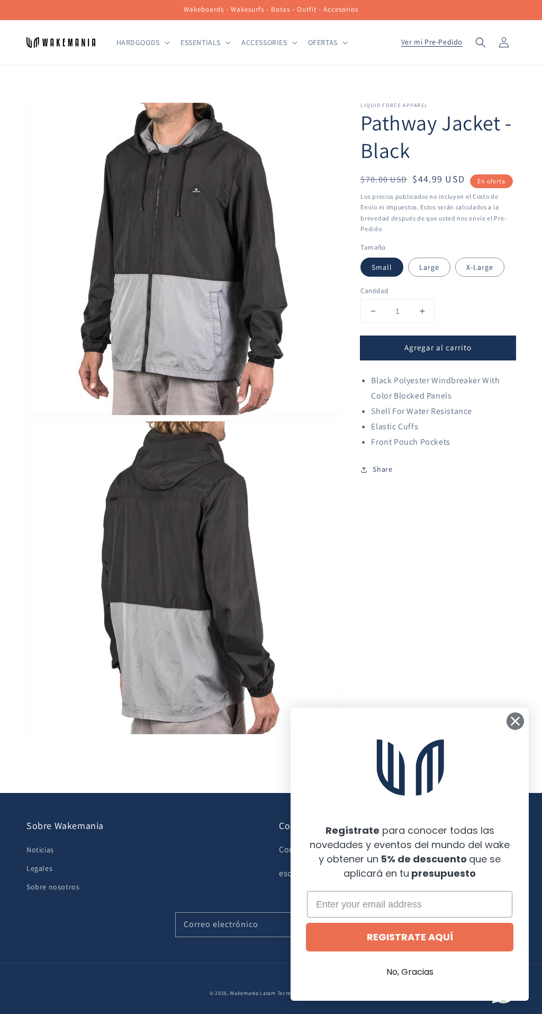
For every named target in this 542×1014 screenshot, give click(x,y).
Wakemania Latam (253, 993)
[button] (480, 42)
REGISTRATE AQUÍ (410, 937)
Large (429, 267)
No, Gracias (409, 972)
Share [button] (382, 469)
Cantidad (374, 290)
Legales (39, 868)
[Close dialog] (515, 721)
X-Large (479, 267)
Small (382, 267)
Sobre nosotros (52, 887)
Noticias (40, 849)
